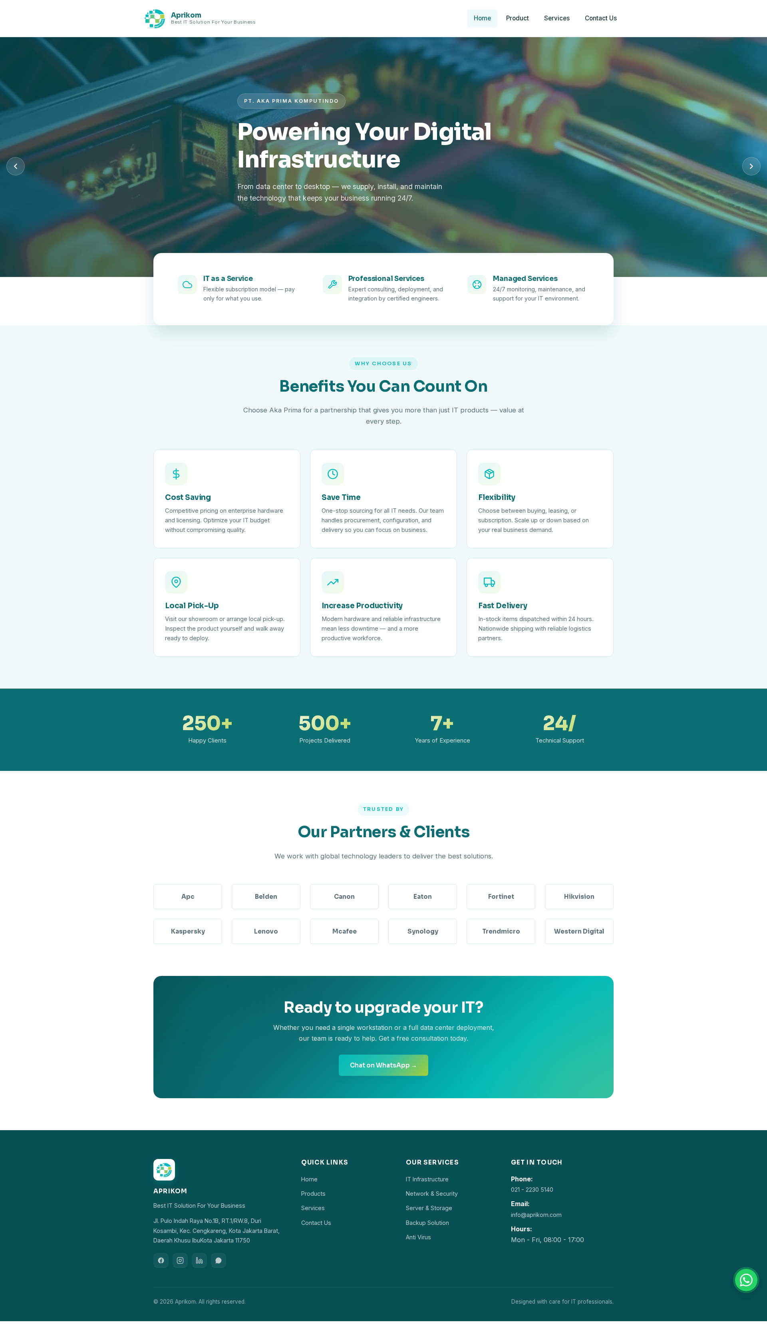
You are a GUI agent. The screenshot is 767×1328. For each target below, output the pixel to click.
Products (313, 1193)
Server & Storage (429, 1208)
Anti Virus (418, 1237)
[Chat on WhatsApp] (746, 1280)
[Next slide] (751, 166)
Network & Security (432, 1193)
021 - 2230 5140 (532, 1189)
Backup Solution (427, 1222)
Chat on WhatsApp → (383, 1065)
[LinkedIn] (199, 1260)
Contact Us (601, 18)
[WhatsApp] (218, 1260)
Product (517, 18)
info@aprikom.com (536, 1214)
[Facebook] (161, 1260)
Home (482, 18)
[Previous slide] (15, 166)
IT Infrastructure (427, 1179)
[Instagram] (180, 1260)
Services (557, 18)
